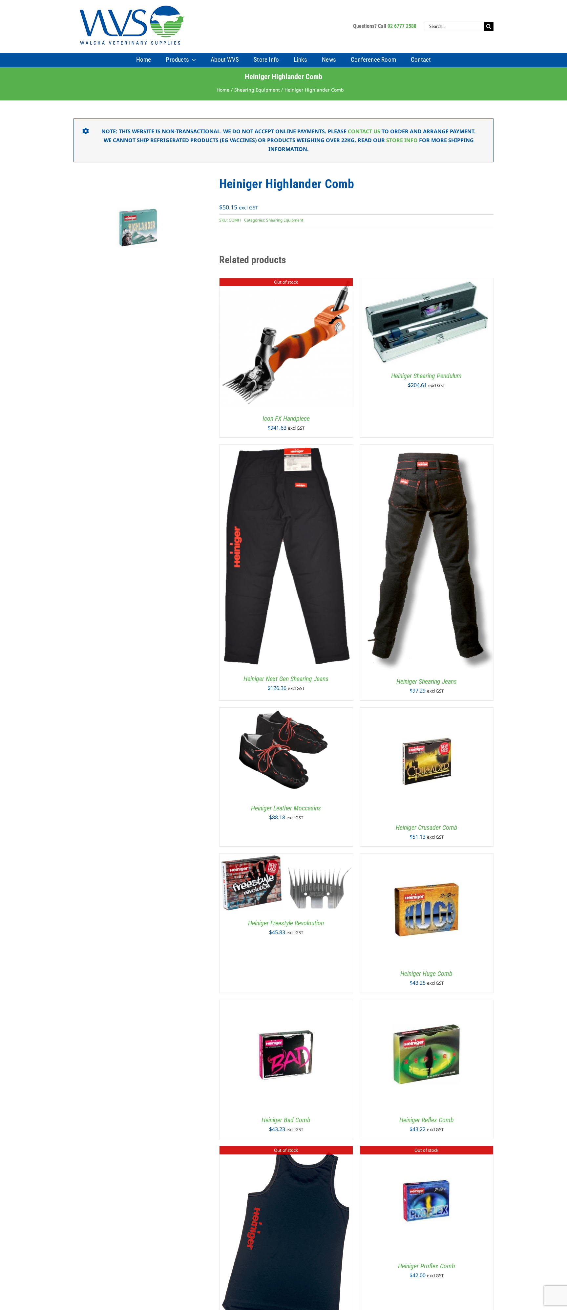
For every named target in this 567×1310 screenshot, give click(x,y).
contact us (364, 131)
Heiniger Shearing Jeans (426, 681)
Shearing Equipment (284, 220)
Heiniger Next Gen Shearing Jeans (285, 679)
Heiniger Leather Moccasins (286, 808)
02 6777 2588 (402, 26)
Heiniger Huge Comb (426, 973)
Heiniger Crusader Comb (426, 827)
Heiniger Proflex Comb (426, 1266)
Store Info (402, 140)
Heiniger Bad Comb (286, 1120)
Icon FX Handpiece (286, 418)
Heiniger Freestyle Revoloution (286, 923)
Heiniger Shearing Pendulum (426, 376)
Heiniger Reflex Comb (426, 1120)
